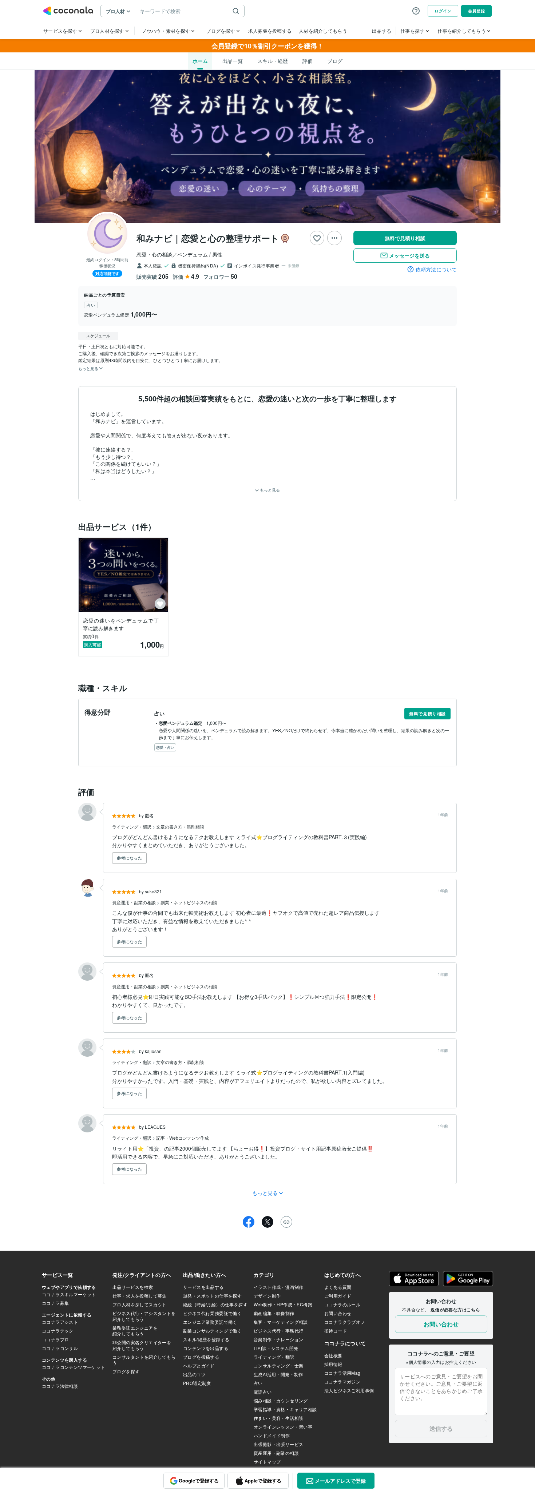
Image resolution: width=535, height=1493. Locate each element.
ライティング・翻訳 (132, 826)
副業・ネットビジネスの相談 (188, 902)
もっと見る (269, 490)
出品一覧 (232, 60)
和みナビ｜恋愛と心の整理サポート (207, 238)
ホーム (200, 60)
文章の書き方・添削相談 (180, 826)
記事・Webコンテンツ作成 (182, 1138)
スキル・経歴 (272, 60)
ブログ (334, 60)
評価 (307, 60)
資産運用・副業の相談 (134, 902)
